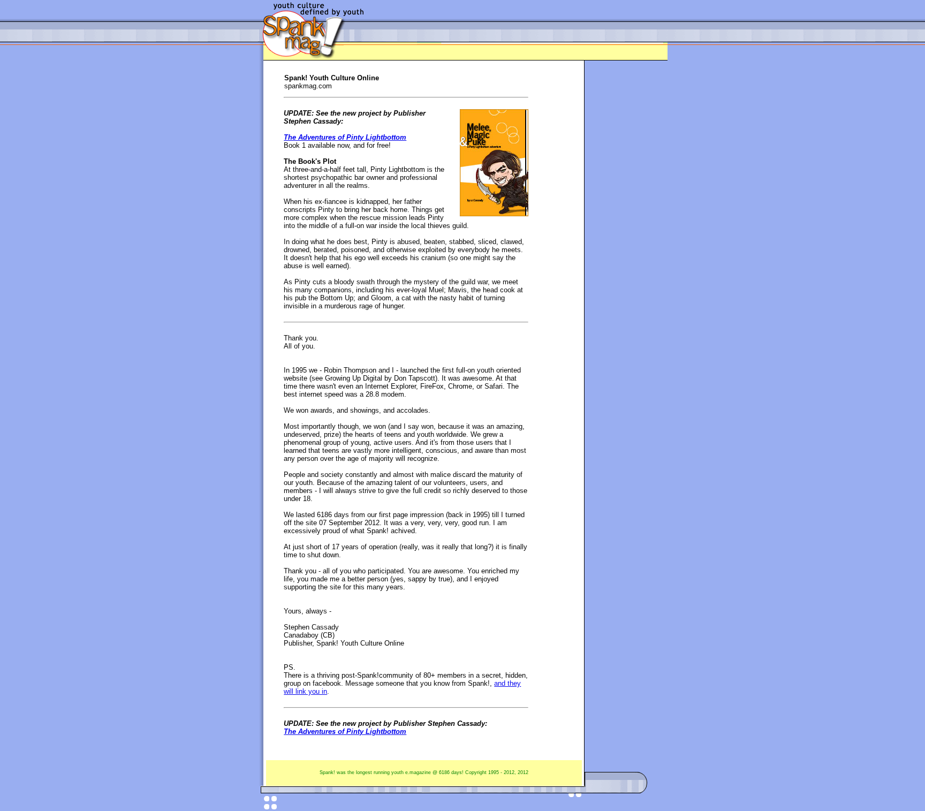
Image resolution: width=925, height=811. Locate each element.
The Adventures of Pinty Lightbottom (345, 137)
